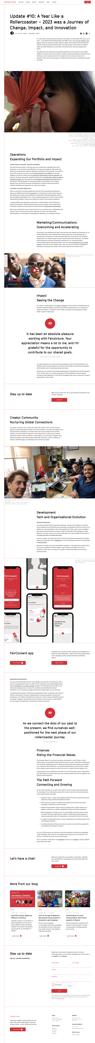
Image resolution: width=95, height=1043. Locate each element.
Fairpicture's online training (53, 206)
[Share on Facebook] (81, 33)
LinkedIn (75, 839)
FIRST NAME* (55, 962)
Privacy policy (76, 1034)
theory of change (62, 305)
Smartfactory (58, 540)
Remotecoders (42, 542)
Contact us (58, 866)
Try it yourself (17, 663)
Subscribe (59, 400)
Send (59, 991)
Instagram (64, 956)
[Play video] (34, 270)
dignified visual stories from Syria (46, 179)
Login (87, 2)
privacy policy (60, 998)
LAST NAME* (75, 962)
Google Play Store (56, 535)
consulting (33, 193)
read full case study (89, 144)
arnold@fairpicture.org (78, 1028)
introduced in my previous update (24, 686)
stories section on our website (43, 173)
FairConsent (16, 1029)
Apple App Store (43, 535)
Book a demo (59, 663)
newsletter (61, 839)
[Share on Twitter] (84, 33)
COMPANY (54, 976)
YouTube (54, 1031)
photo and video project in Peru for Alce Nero (46, 175)
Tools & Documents (57, 1019)
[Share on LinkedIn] (86, 33)
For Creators (56, 1020)
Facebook (54, 1028)
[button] (89, 33)
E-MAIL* (53, 969)
